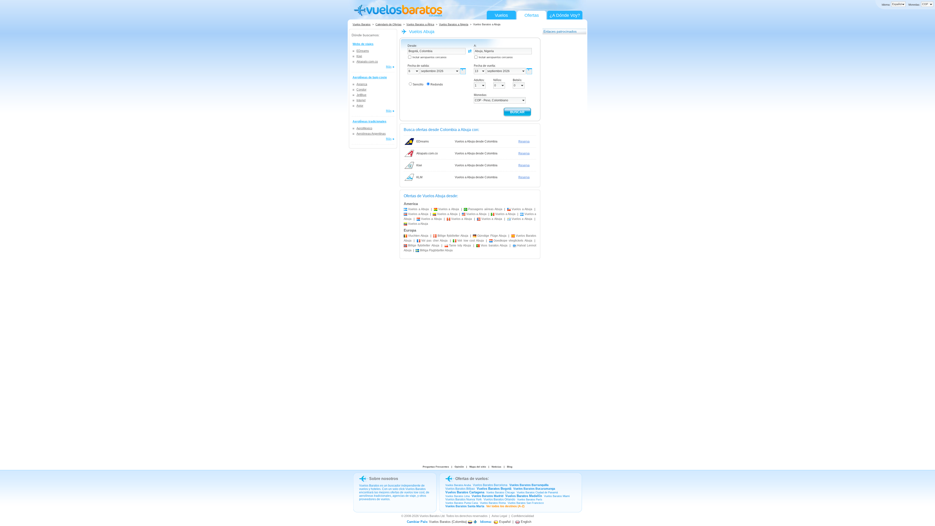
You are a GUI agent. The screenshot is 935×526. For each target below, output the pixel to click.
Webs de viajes (363, 44)
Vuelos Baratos (362, 24)
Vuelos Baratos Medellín (523, 496)
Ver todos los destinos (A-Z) (505, 506)
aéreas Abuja (485, 209)
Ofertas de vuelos (471, 479)
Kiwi (359, 56)
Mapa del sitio (477, 466)
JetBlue (361, 95)
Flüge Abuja (491, 235)
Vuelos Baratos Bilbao (460, 488)
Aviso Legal (499, 516)
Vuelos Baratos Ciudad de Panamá (537, 492)
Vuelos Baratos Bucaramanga (534, 488)
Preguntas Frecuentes (436, 466)
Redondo (436, 84)
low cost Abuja (470, 240)
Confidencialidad (522, 516)
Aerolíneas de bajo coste (370, 77)
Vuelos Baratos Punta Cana (461, 502)
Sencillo (418, 84)
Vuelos (501, 15)
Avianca (361, 84)
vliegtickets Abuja (513, 240)
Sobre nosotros (383, 479)
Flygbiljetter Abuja (436, 250)
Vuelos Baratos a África (420, 24)
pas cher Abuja (434, 240)
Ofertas (531, 15)
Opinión (459, 466)
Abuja (418, 235)
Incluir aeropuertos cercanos (429, 57)
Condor (361, 89)
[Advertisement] (561, 110)
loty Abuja (460, 245)
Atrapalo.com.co (367, 61)
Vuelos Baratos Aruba (458, 485)
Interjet (360, 100)
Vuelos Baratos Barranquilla (529, 485)
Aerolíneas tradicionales (369, 121)
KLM (419, 177)
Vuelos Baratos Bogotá (494, 488)
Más (389, 66)
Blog (509, 466)
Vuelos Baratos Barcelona (490, 485)
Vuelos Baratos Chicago (500, 492)
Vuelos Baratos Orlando (499, 499)
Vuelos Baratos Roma (493, 502)
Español (504, 522)
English (525, 522)
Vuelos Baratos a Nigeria (453, 24)
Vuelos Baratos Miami (557, 496)
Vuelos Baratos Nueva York (463, 499)
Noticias (496, 466)
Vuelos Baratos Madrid (487, 496)
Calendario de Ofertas (388, 24)
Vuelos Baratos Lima (457, 496)
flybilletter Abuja (453, 235)
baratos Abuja (494, 245)
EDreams (362, 51)
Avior (359, 105)
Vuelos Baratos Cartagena (464, 492)
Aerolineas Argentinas (371, 133)
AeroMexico (364, 128)
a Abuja (418, 209)
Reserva (524, 141)
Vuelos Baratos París (529, 499)
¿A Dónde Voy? (565, 15)
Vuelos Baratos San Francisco (526, 502)
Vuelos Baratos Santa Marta (464, 506)
